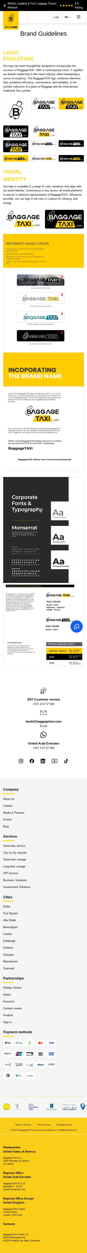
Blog (6, 826)
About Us (9, 799)
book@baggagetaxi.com (43, 721)
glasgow (8, 954)
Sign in (7, 1022)
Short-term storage (14, 859)
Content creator (12, 1008)
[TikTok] (66, 761)
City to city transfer (15, 852)
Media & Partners (13, 812)
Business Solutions (15, 880)
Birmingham (10, 927)
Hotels (7, 994)
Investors (9, 1001)
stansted (8, 968)
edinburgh (9, 940)
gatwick (8, 947)
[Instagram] (20, 761)
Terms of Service (23, 1125)
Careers (8, 805)
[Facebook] (31, 761)
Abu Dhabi (9, 920)
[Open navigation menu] (78, 17)
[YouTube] (54, 761)
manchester (10, 961)
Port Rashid (10, 913)
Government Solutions (16, 887)
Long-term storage (14, 866)
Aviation (8, 1015)
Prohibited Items (64, 1125)
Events (7, 819)
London (7, 934)
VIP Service (10, 873)
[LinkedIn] (42, 761)
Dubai (6, 906)
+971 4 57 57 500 (43, 704)
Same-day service (14, 846)
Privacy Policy (44, 1125)
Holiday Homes (12, 987)
